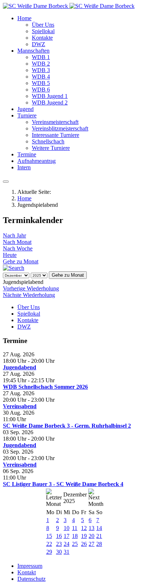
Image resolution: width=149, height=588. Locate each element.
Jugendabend (19, 367)
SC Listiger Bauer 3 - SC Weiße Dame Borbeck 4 (63, 484)
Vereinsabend (20, 406)
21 (99, 536)
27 (91, 544)
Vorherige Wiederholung (31, 288)
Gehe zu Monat (20, 261)
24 (66, 544)
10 (66, 528)
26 (84, 544)
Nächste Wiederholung (29, 295)
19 (84, 536)
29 (49, 552)
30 (59, 552)
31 (66, 552)
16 (59, 536)
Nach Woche (18, 248)
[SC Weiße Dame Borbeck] (69, 6)
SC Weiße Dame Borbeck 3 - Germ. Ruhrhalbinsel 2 (67, 426)
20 (91, 536)
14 (99, 528)
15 (49, 536)
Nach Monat (17, 242)
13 (91, 528)
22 (49, 544)
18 (75, 536)
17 (66, 536)
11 (74, 528)
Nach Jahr (14, 235)
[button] (24, 18)
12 (84, 528)
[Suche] (13, 268)
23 (59, 544)
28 (99, 544)
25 (75, 544)
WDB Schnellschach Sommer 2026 (45, 387)
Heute (10, 255)
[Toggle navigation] (6, 182)
